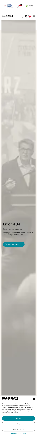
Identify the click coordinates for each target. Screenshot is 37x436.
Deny (18, 424)
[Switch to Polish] (29, 16)
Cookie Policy (13, 433)
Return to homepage (12, 244)
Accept (18, 418)
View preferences (18, 429)
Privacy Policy (22, 433)
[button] (34, 399)
